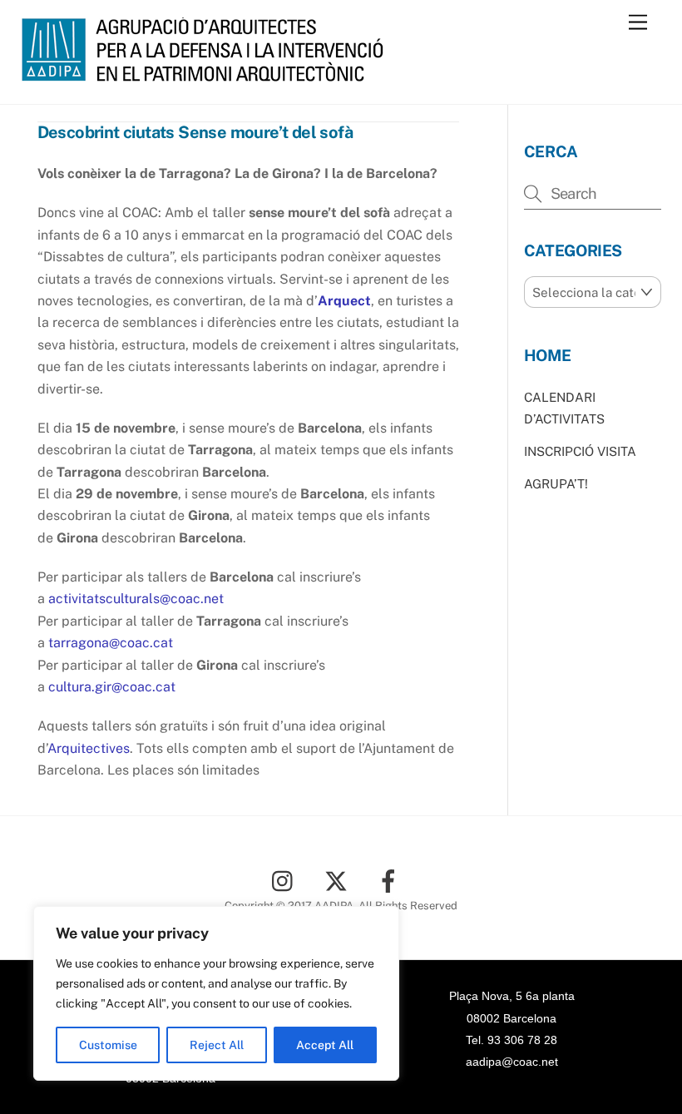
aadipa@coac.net (512, 1061)
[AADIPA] (208, 74)
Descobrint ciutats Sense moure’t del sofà (195, 132)
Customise (108, 1045)
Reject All (217, 1045)
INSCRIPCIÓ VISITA (580, 451)
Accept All (324, 1045)
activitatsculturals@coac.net (136, 599)
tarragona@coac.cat (110, 643)
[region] (216, 993)
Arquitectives (88, 748)
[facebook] (391, 880)
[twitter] (339, 880)
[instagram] (286, 880)
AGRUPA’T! (556, 484)
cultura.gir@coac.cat (111, 687)
